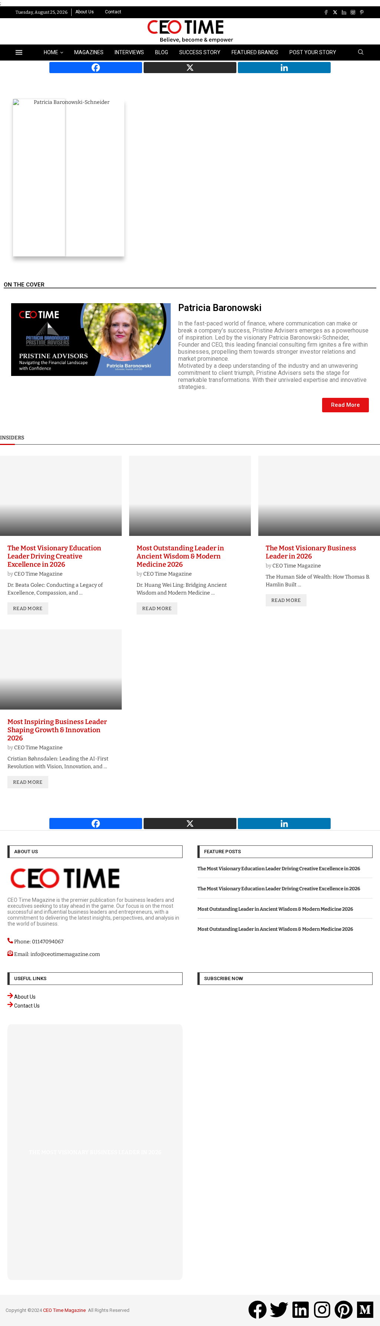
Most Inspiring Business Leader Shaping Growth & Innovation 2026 (57, 730)
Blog (161, 52)
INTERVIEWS (129, 52)
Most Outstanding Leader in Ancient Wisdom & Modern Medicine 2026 (180, 556)
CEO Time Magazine (38, 574)
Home (51, 52)
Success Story (199, 52)
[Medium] (365, 1309)
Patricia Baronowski (220, 307)
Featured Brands (255, 52)
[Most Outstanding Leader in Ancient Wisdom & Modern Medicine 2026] (190, 496)
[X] (190, 67)
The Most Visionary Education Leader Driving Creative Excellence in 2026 (54, 556)
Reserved (119, 1310)
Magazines (89, 52)
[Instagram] (353, 12)
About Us (84, 12)
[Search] (360, 52)
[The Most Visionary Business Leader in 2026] (319, 496)
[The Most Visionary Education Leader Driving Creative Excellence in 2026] (61, 496)
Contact (113, 12)
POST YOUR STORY (312, 52)
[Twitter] (335, 12)
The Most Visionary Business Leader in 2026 (311, 552)
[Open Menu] (19, 52)
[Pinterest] (361, 12)
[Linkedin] (344, 12)
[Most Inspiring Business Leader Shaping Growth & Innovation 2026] (61, 669)
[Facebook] (326, 12)
